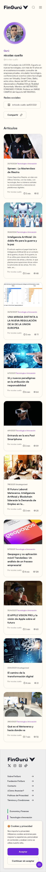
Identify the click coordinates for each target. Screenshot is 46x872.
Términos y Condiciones (18, 800)
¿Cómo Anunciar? (15, 790)
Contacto (11, 786)
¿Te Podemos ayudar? (39, 865)
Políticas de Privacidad (17, 795)
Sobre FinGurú (14, 776)
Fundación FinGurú (16, 781)
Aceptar (23, 851)
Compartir (12, 114)
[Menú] (40, 7)
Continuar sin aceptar (23, 861)
